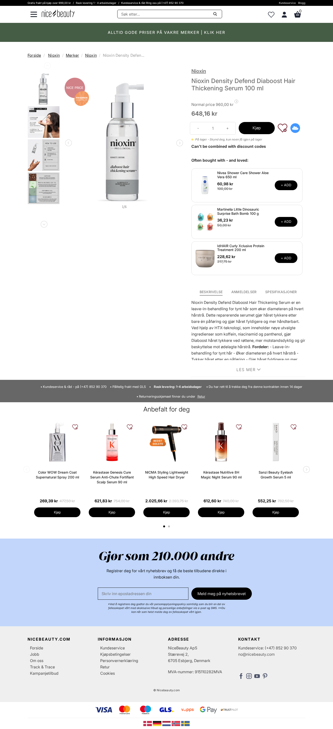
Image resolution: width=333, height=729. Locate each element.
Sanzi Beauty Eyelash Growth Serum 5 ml (276, 474)
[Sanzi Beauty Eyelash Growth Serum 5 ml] (276, 441)
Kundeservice (287, 3)
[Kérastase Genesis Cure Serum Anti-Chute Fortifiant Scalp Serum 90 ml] (112, 441)
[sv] (185, 723)
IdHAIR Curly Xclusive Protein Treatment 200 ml (240, 248)
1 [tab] (164, 526)
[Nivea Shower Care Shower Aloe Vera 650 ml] (205, 184)
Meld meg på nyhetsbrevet (221, 593)
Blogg (301, 3)
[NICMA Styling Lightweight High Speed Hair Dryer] (166, 441)
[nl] (167, 723)
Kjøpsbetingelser (115, 654)
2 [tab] (169, 526)
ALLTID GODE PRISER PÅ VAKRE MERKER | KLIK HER (166, 32)
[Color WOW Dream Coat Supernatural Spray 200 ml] (57, 441)
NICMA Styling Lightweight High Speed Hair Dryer (166, 474)
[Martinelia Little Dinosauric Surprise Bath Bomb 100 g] (205, 221)
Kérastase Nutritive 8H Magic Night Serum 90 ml (221, 474)
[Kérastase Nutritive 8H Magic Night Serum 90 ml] (221, 441)
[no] (176, 723)
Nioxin (54, 55)
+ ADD (286, 185)
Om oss (36, 660)
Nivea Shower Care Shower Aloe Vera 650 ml (243, 175)
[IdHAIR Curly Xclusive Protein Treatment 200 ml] (205, 257)
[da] (148, 723)
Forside (34, 55)
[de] (157, 723)
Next (43, 223)
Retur (201, 396)
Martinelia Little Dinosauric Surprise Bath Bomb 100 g (238, 211)
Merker (72, 55)
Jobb (34, 654)
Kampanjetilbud (44, 673)
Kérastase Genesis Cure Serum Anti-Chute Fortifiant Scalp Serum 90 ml (112, 477)
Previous (46, 67)
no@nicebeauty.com (256, 654)
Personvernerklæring (119, 660)
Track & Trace (42, 666)
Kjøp (257, 127)
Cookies (107, 673)
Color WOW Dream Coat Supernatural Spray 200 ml (57, 474)
